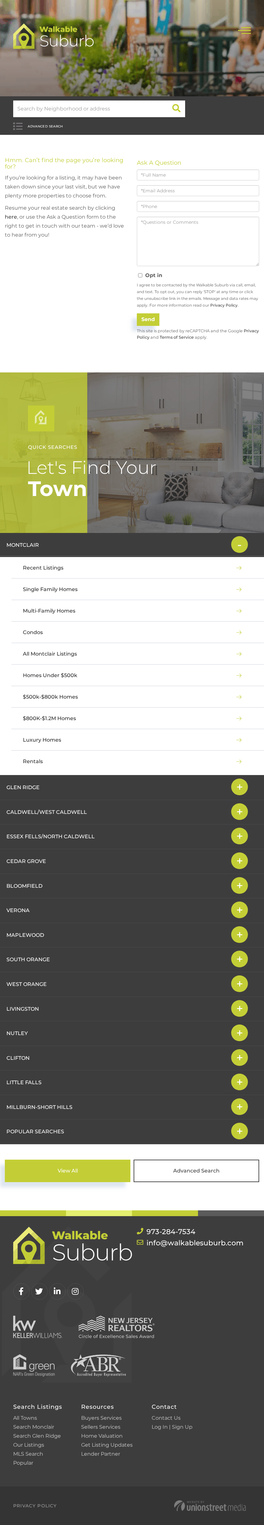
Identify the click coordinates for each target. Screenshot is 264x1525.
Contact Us (166, 1418)
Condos (33, 632)
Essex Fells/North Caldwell (50, 836)
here (11, 217)
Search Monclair (33, 1427)
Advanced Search (45, 126)
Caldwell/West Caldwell (46, 812)
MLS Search (28, 1454)
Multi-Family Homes (49, 611)
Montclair (22, 545)
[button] (176, 108)
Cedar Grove (26, 861)
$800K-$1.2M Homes (49, 718)
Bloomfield (24, 886)
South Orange (28, 959)
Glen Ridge (23, 787)
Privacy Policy (224, 305)
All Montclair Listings (50, 654)
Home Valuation (102, 1436)
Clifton (18, 1058)
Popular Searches (35, 1131)
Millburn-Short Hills (39, 1107)
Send (148, 319)
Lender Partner (100, 1454)
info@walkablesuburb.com (194, 1243)
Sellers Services (100, 1427)
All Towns (25, 1418)
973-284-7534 (170, 1231)
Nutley (17, 1033)
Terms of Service (177, 337)
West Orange (26, 984)
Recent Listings (43, 568)
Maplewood (25, 935)
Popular (23, 1463)
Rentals (33, 761)
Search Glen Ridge (37, 1436)
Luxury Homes (42, 740)
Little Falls (24, 1082)
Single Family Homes (50, 589)
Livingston (22, 1009)
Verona (18, 910)
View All (68, 1171)
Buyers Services (101, 1418)
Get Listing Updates (107, 1445)
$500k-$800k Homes (50, 697)
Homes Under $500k (50, 675)
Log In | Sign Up (172, 1427)
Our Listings (28, 1445)
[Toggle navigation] (244, 29)
